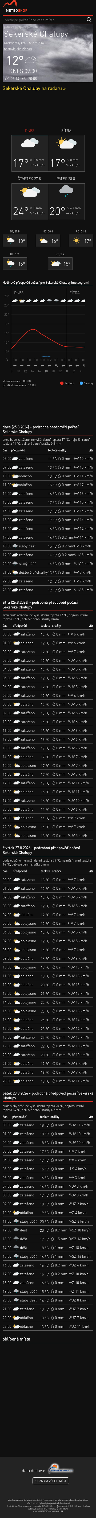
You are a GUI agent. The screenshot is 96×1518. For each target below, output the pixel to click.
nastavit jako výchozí (18, 49)
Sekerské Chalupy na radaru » (34, 88)
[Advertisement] (48, 109)
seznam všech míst (50, 1481)
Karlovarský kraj (15, 43)
